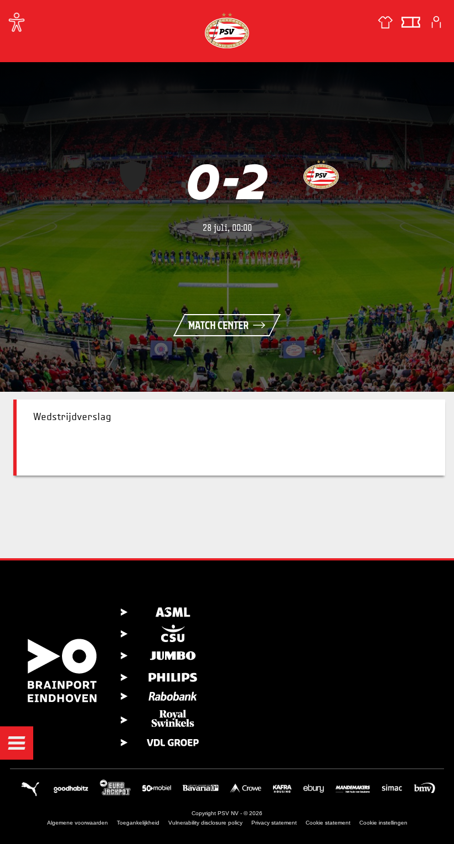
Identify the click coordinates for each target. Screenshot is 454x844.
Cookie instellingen (383, 823)
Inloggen (436, 22)
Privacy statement (274, 823)
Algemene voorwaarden (77, 823)
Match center (218, 325)
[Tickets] (411, 22)
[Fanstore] (385, 22)
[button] (16, 743)
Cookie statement (328, 823)
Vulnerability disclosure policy (205, 823)
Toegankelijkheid (138, 823)
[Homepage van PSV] (227, 30)
